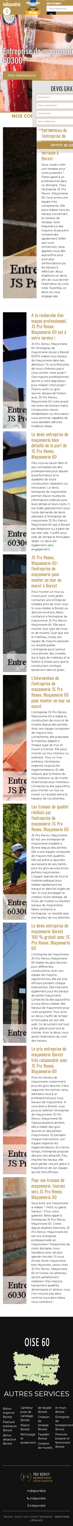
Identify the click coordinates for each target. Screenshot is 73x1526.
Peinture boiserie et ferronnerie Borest (62, 1440)
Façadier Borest (43, 1436)
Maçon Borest (25, 1427)
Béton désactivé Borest (9, 1439)
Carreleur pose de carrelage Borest (26, 1414)
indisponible (37, 1498)
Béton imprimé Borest (8, 1413)
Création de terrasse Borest (43, 1423)
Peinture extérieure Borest (10, 1426)
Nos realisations (22, 75)
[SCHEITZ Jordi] (36, 1477)
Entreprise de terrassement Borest (62, 1423)
